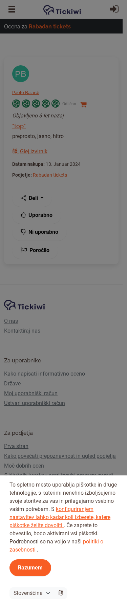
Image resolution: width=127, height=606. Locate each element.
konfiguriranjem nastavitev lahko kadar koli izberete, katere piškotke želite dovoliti (59, 517)
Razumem (30, 567)
